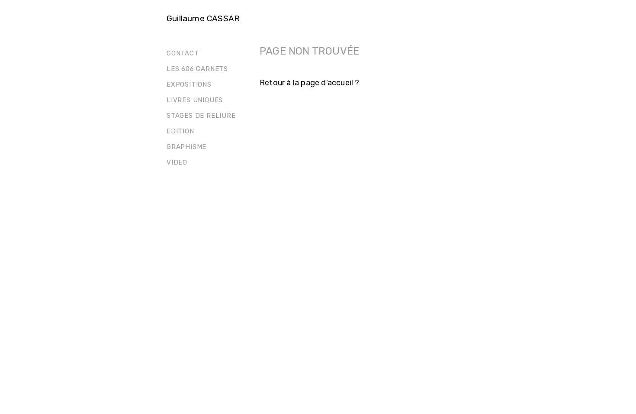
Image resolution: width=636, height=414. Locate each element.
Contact (183, 53)
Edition (180, 131)
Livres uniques (195, 100)
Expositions (189, 84)
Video (177, 162)
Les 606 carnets (197, 69)
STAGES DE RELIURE (201, 116)
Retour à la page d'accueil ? (310, 82)
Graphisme (186, 147)
